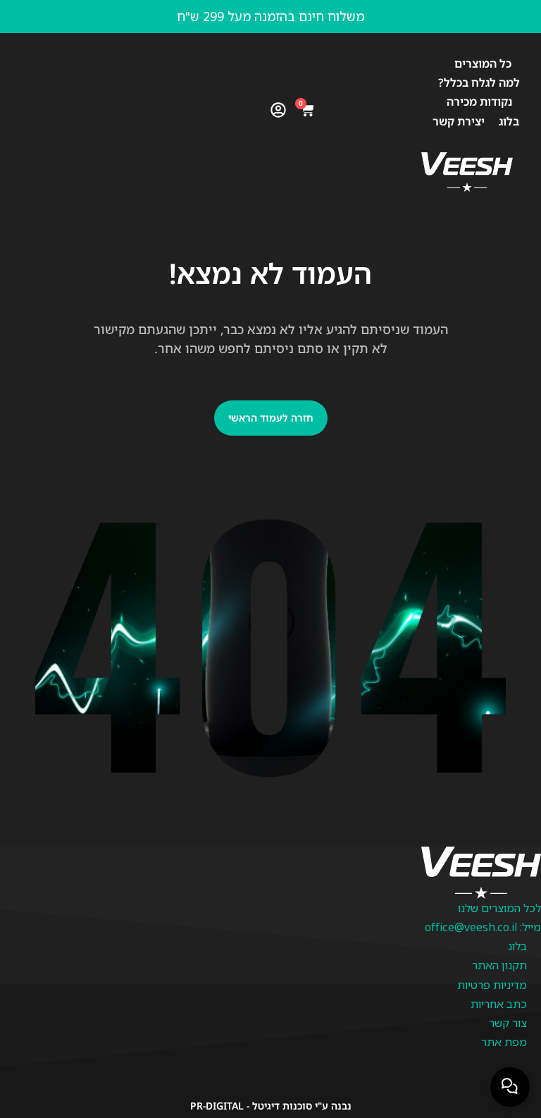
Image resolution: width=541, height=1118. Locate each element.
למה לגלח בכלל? (479, 82)
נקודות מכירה (479, 101)
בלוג (509, 121)
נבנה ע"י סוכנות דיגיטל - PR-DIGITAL (271, 1105)
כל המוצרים (482, 63)
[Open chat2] (510, 1087)
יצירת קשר (459, 121)
